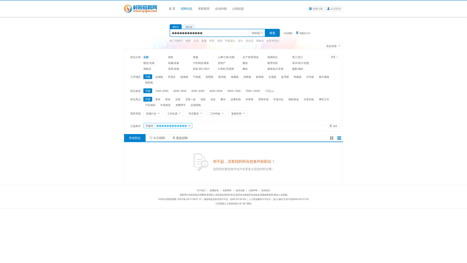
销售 (188, 40)
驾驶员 (260, 40)
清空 (335, 125)
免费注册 (317, 8)
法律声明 (253, 190)
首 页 (172, 8)
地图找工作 (304, 32)
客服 (204, 40)
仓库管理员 (273, 40)
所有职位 (135, 138)
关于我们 (201, 190)
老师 (219, 40)
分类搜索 (287, 33)
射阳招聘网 (170, 199)
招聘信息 (186, 8)
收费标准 (214, 190)
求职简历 (204, 8)
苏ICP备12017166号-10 (189, 199)
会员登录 (336, 8)
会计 (240, 40)
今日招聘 (159, 138)
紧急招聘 (182, 138)
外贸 (211, 40)
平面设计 (230, 40)
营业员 (249, 40)
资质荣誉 (227, 190)
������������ (166, 125)
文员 (196, 40)
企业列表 (221, 8)
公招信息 (238, 8)
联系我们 (266, 190)
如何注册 (240, 190)
